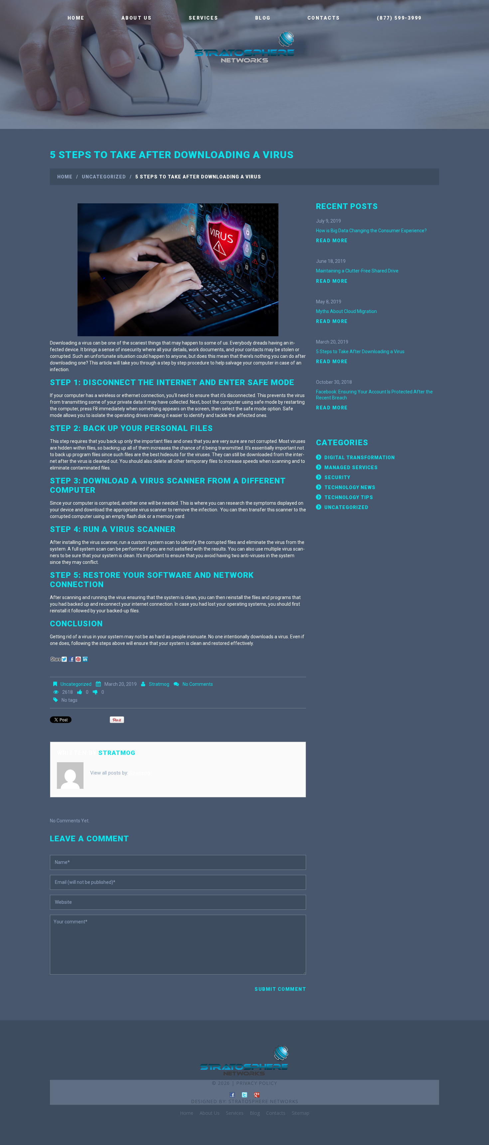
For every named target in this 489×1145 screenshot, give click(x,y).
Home (76, 18)
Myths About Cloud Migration (346, 311)
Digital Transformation (359, 457)
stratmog (159, 684)
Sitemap (300, 1113)
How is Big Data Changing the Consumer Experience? (371, 230)
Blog (263, 18)
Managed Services (351, 467)
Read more (332, 240)
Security (337, 477)
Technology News (350, 487)
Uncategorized (104, 176)
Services (204, 18)
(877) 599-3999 (399, 18)
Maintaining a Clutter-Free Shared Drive (357, 270)
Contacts (323, 18)
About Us (136, 18)
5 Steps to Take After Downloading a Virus (360, 351)
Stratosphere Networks (263, 1101)
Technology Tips (348, 497)
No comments (198, 684)
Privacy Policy (256, 1083)
